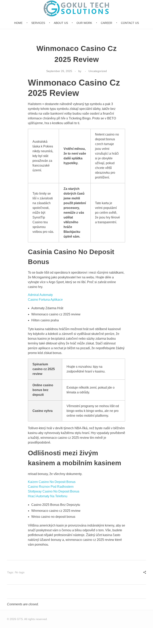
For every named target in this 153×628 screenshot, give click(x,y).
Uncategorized (97, 71)
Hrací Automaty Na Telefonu (47, 496)
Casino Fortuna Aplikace (45, 299)
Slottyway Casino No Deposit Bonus (53, 491)
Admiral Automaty (40, 294)
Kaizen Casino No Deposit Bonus (52, 482)
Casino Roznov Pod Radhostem (51, 486)
